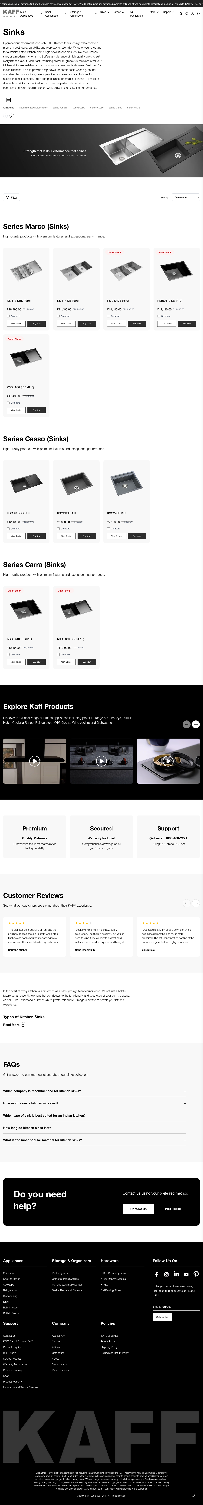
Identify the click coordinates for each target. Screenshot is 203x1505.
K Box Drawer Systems (113, 1278)
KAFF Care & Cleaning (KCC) (18, 1341)
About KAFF (58, 1335)
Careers (56, 1341)
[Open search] (186, 13)
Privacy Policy (108, 1341)
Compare (15, 316)
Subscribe (162, 1316)
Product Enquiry (12, 1347)
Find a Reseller (172, 1208)
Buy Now (36, 323)
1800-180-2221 (176, 838)
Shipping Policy (109, 1347)
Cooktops (8, 1284)
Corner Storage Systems (65, 1278)
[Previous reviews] (187, 903)
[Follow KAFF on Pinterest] (196, 1275)
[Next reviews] (196, 903)
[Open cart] (198, 13)
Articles (56, 1347)
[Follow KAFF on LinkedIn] (176, 1275)
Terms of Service (109, 1335)
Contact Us (138, 1208)
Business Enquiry (12, 1370)
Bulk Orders (9, 1352)
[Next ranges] (12, 116)
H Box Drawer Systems (113, 1273)
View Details (16, 323)
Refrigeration (10, 1290)
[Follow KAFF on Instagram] (166, 1275)
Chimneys (8, 1273)
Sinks (6, 1301)
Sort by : (165, 197)
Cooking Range (11, 1278)
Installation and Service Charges (20, 1387)
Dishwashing (10, 1295)
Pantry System (60, 1273)
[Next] (196, 724)
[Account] (192, 13)
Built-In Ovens (11, 1313)
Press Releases (60, 1370)
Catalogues (58, 1352)
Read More (11, 1024)
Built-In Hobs (10, 1307)
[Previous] (187, 724)
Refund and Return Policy (114, 1352)
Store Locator (59, 1364)
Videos (55, 1358)
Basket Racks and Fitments (67, 1290)
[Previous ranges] (5, 116)
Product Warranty (12, 1381)
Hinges (104, 1284)
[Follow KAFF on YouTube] (186, 1275)
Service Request (12, 1358)
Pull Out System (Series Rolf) (67, 1284)
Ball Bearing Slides (111, 1290)
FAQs (6, 1375)
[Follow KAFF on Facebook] (156, 1275)
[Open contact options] (193, 1495)
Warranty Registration (15, 1364)
